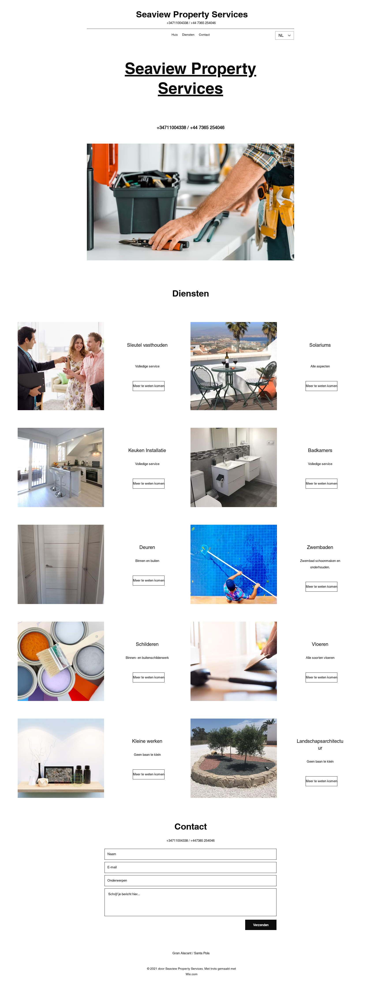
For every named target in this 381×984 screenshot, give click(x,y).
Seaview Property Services (192, 14)
